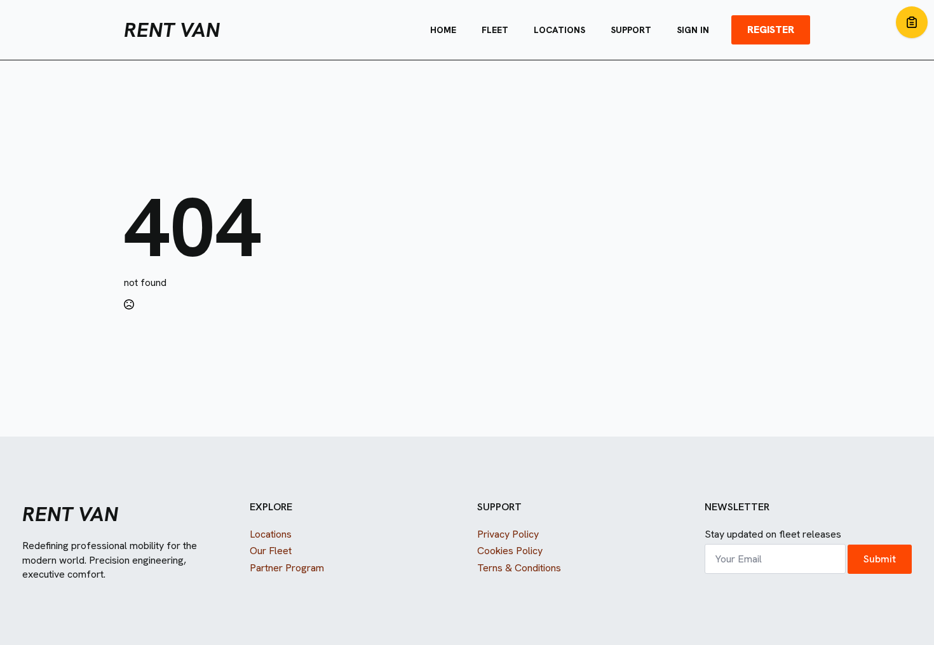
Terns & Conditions (519, 567)
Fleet (495, 30)
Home (443, 30)
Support (631, 30)
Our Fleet (271, 550)
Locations (559, 30)
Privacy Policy (508, 534)
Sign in (693, 30)
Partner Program (287, 567)
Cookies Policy (510, 550)
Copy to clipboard (912, 22)
